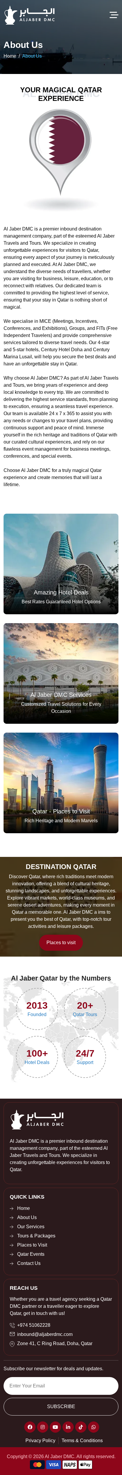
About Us (32, 56)
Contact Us (29, 1263)
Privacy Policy (40, 1440)
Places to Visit (32, 1244)
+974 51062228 (33, 1325)
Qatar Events (30, 1254)
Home (10, 56)
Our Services (30, 1226)
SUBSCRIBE (61, 1406)
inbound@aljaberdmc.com (45, 1334)
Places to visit (61, 942)
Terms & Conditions (82, 1440)
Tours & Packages (36, 1235)
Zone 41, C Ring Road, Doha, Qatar (54, 1343)
